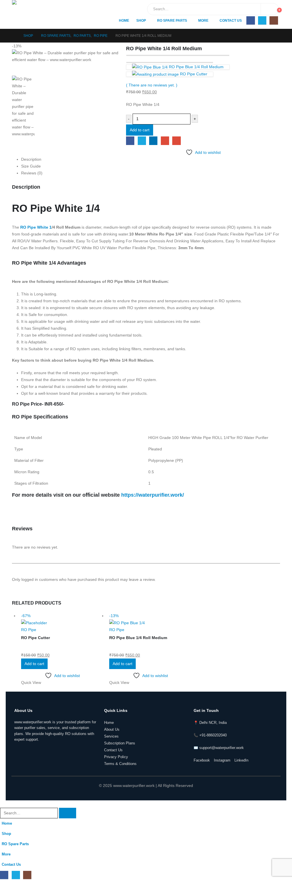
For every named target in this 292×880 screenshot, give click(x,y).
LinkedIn (153, 140)
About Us (111, 730)
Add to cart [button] (34, 663)
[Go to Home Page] (13, 35)
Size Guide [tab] (31, 166)
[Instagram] (273, 20)
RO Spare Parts (172, 21)
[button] (3, 804)
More (203, 21)
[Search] (270, 9)
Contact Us (231, 21)
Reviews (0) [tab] (31, 173)
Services (111, 736)
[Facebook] (250, 20)
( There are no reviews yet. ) (151, 85)
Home (124, 21)
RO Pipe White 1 (36, 227)
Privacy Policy (116, 757)
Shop (141, 21)
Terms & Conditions (120, 764)
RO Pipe (28, 629)
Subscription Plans (119, 743)
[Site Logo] (36, 14)
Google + (165, 140)
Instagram (222, 760)
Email (176, 140)
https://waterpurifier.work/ (152, 495)
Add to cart (139, 130)
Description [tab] (31, 159)
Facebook (130, 140)
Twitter (142, 140)
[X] (262, 20)
